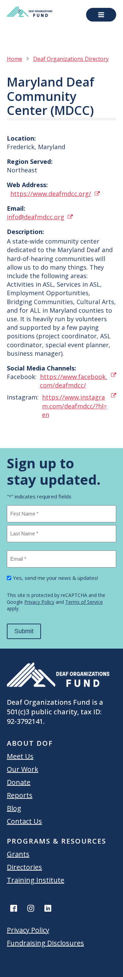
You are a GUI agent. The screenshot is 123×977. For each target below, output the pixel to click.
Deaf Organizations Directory (71, 59)
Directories (24, 867)
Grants (18, 854)
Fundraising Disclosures (45, 943)
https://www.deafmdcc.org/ (50, 194)
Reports (19, 795)
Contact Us (24, 821)
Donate (18, 782)
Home (14, 59)
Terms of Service (84, 602)
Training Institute (35, 880)
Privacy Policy (39, 602)
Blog (14, 808)
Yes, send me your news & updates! (55, 577)
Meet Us (20, 756)
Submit (23, 631)
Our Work (22, 769)
